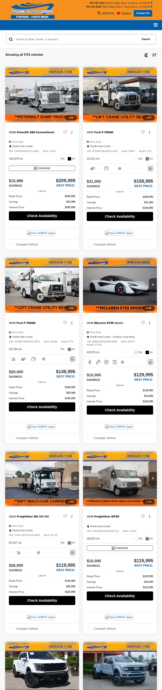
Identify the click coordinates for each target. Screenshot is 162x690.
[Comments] (150, 168)
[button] (75, 95)
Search (146, 39)
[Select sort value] (153, 54)
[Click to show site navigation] (156, 25)
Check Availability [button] (42, 216)
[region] (42, 201)
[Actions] (71, 132)
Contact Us (143, 13)
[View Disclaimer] (120, 168)
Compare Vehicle (27, 244)
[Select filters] (146, 55)
